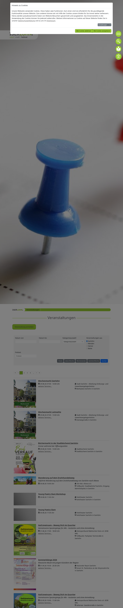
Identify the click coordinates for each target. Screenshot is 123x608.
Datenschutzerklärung (26, 21)
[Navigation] (118, 33)
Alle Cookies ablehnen (83, 31)
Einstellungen (103, 25)
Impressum (51, 21)
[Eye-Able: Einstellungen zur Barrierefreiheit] (118, 56)
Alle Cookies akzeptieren (101, 31)
